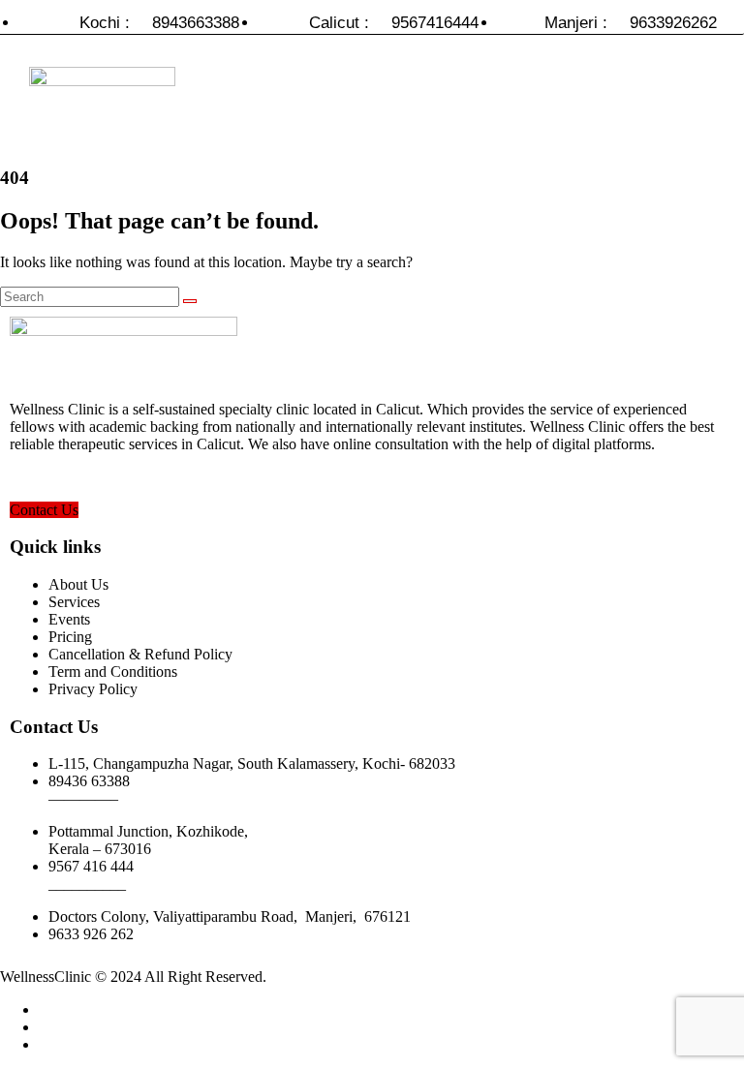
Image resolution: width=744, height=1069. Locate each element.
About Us (78, 584)
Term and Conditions (112, 671)
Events (69, 619)
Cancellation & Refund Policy (140, 654)
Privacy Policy (93, 689)
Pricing (70, 636)
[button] (490, 104)
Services (74, 602)
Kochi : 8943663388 (159, 23)
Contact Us (44, 510)
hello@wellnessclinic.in (82, 477)
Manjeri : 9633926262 (630, 23)
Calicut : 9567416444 (394, 23)
